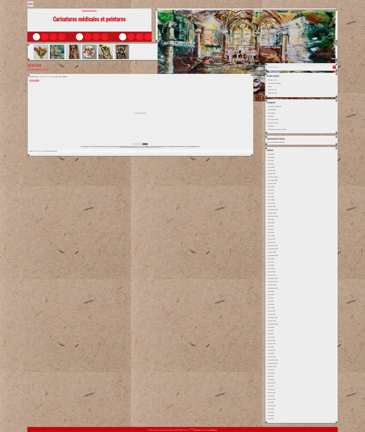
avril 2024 (271, 232)
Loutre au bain (272, 89)
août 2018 (271, 370)
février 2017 (271, 389)
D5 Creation (197, 430)
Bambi (270, 86)
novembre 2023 (273, 249)
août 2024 (271, 219)
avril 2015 (271, 402)
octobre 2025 (272, 183)
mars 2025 (271, 200)
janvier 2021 (272, 343)
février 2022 (271, 311)
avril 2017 (271, 386)
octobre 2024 (272, 213)
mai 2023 (271, 262)
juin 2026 (271, 160)
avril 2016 (271, 396)
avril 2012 (271, 415)
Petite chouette (272, 93)
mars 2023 (271, 268)
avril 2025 (271, 196)
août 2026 (271, 154)
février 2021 (271, 340)
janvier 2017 (272, 392)
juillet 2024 (271, 223)
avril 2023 (271, 265)
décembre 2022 (273, 278)
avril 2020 (271, 347)
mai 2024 (271, 229)
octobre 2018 (272, 366)
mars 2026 (271, 167)
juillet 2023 (271, 258)
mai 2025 (271, 193)
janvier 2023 (272, 275)
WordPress (213, 430)
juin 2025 (271, 190)
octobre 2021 (272, 321)
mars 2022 (271, 307)
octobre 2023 (272, 252)
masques (271, 116)
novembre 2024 (273, 209)
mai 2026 (271, 164)
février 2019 (271, 356)
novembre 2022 (273, 281)
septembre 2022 (273, 288)
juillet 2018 (271, 373)
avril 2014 (271, 409)
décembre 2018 (273, 360)
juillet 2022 (271, 294)
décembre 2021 (273, 317)
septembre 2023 (273, 255)
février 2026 (271, 170)
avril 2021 (271, 334)
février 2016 (271, 399)
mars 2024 (271, 236)
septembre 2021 (273, 324)
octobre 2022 (272, 285)
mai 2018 (271, 379)
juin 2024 (271, 226)
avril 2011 (271, 419)
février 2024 (271, 239)
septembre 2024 (273, 216)
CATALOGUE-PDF (137, 144)
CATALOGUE (34, 80)
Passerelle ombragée (274, 83)
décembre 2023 (273, 245)
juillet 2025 (271, 187)
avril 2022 (271, 304)
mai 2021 (271, 330)
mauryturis (44, 76)
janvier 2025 (272, 206)
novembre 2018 (273, 363)
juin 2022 (271, 298)
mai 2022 (271, 301)
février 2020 (271, 350)
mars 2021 (271, 337)
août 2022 (271, 291)
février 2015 (271, 406)
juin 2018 (271, 376)
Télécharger (145, 144)
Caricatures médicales (275, 106)
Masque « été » (273, 80)
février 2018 (271, 383)
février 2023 (271, 272)
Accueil (30, 4)
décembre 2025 (273, 177)
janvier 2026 (272, 173)
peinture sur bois (273, 123)
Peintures (271, 126)
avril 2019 (271, 353)
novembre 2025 (273, 180)
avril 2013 (271, 412)
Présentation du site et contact (277, 129)
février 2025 (271, 203)
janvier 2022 (272, 314)
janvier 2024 (272, 242)
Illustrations (271, 113)
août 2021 (271, 327)
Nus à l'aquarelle (273, 119)
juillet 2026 (271, 157)
